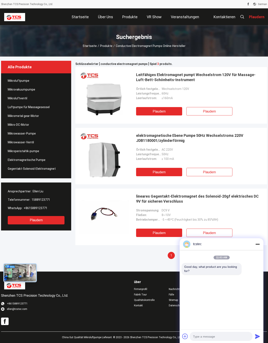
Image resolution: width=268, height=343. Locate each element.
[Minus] (257, 244)
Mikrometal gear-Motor (23, 116)
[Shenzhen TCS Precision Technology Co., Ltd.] (14, 16)
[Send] (257, 336)
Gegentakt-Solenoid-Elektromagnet (32, 168)
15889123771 (41, 199)
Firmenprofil (140, 289)
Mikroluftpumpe (18, 80)
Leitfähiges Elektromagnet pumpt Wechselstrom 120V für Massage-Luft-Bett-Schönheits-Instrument (195, 77)
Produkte (106, 46)
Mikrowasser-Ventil (21, 142)
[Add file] (185, 336)
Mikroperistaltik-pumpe (23, 151)
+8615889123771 (35, 208)
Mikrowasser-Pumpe (22, 133)
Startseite (90, 46)
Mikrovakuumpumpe (21, 89)
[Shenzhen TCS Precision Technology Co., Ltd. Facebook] (248, 4)
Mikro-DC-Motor (18, 124)
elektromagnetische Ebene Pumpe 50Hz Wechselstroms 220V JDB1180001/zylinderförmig (189, 138)
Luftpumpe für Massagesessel (29, 107)
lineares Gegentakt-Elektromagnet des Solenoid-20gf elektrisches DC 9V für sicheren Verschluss (197, 198)
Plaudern (36, 220)
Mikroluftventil (17, 98)
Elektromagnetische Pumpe (26, 160)
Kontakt (138, 305)
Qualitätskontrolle (144, 300)
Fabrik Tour (140, 294)
